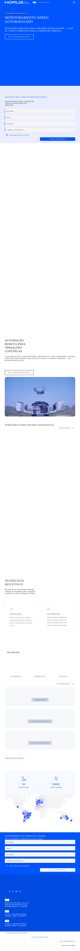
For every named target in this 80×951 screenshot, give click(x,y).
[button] (74, 2)
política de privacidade (24, 135)
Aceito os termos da (19, 135)
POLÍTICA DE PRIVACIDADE (40, 937)
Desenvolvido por (68, 945)
